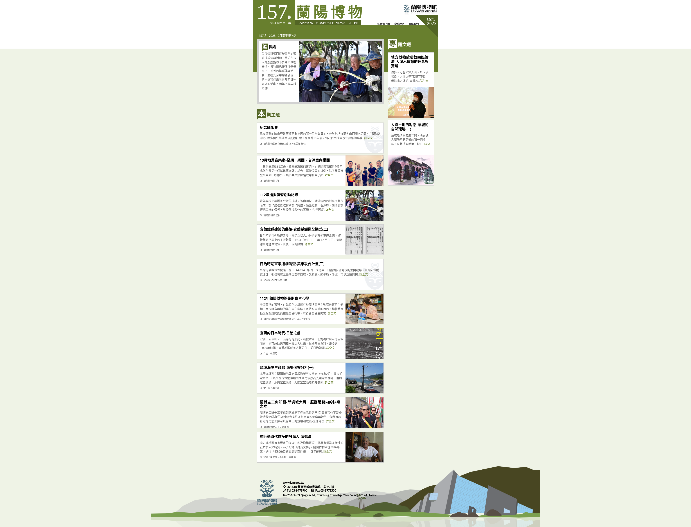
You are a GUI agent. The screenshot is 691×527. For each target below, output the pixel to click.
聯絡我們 (414, 24)
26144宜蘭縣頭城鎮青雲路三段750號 (310, 487)
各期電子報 (383, 24)
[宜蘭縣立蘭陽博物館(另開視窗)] (407, 10)
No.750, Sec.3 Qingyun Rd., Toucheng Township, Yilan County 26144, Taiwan (330, 495)
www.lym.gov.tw (293, 483)
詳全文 (368, 138)
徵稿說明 (399, 24)
